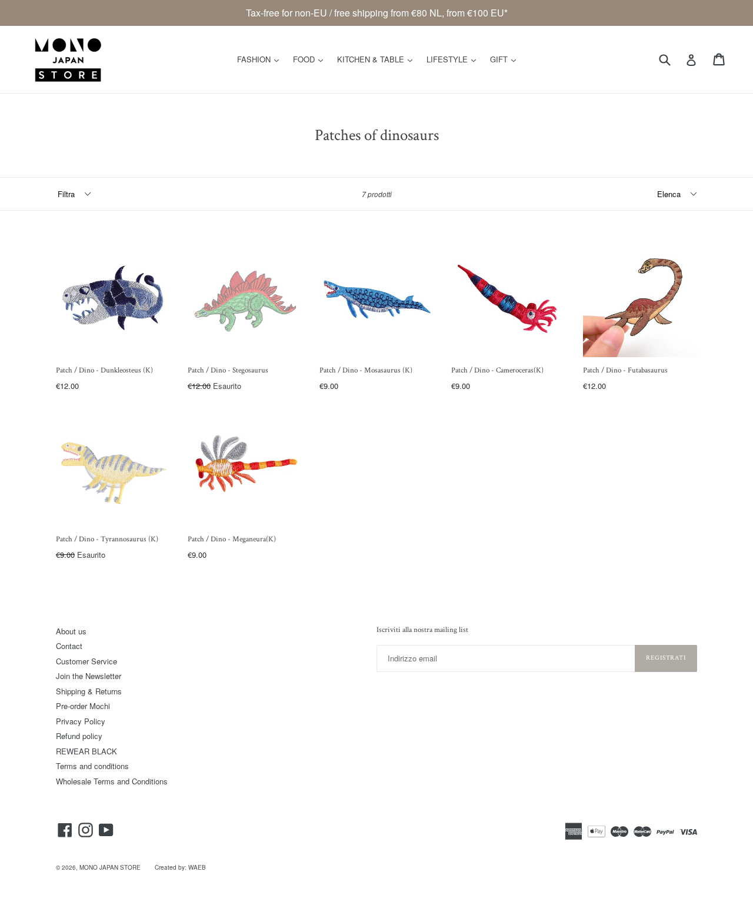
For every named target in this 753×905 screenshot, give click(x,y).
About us (71, 631)
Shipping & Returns (89, 691)
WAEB (197, 867)
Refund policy (79, 735)
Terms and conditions (92, 765)
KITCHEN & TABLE (377, 59)
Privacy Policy (80, 721)
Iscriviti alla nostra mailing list (422, 630)
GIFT (506, 59)
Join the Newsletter (88, 675)
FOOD (311, 59)
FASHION (261, 59)
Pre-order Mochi (83, 705)
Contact (69, 645)
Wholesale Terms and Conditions (112, 781)
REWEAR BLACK (86, 751)
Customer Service (86, 661)
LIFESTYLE (454, 59)
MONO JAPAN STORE (110, 867)
